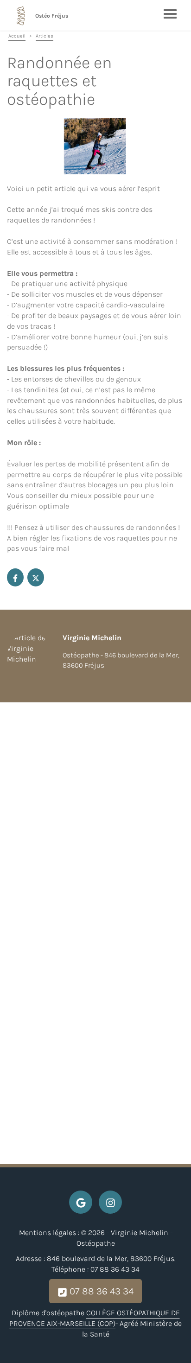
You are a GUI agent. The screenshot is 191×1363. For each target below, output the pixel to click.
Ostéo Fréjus (51, 16)
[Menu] (170, 14)
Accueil (16, 36)
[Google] (80, 1202)
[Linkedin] (35, 577)
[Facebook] (15, 577)
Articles (44, 36)
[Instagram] (110, 1202)
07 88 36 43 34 (100, 1291)
